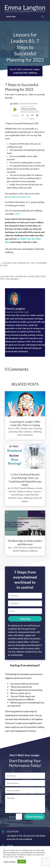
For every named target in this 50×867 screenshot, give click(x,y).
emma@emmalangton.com (18, 197)
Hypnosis (37, 491)
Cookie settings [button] (10, 861)
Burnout (12, 491)
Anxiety (24, 428)
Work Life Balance (25, 435)
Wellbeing (32, 73)
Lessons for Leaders (31, 69)
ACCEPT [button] (22, 861)
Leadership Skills (20, 73)
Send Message (35, 816)
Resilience (27, 431)
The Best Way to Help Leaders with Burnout (25, 542)
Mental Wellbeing (27, 488)
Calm (30, 428)
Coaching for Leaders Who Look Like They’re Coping (25, 423)
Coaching (37, 428)
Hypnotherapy (17, 494)
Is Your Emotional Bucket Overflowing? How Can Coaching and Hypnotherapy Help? (25, 479)
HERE (17, 214)
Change (20, 491)
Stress (20, 498)
